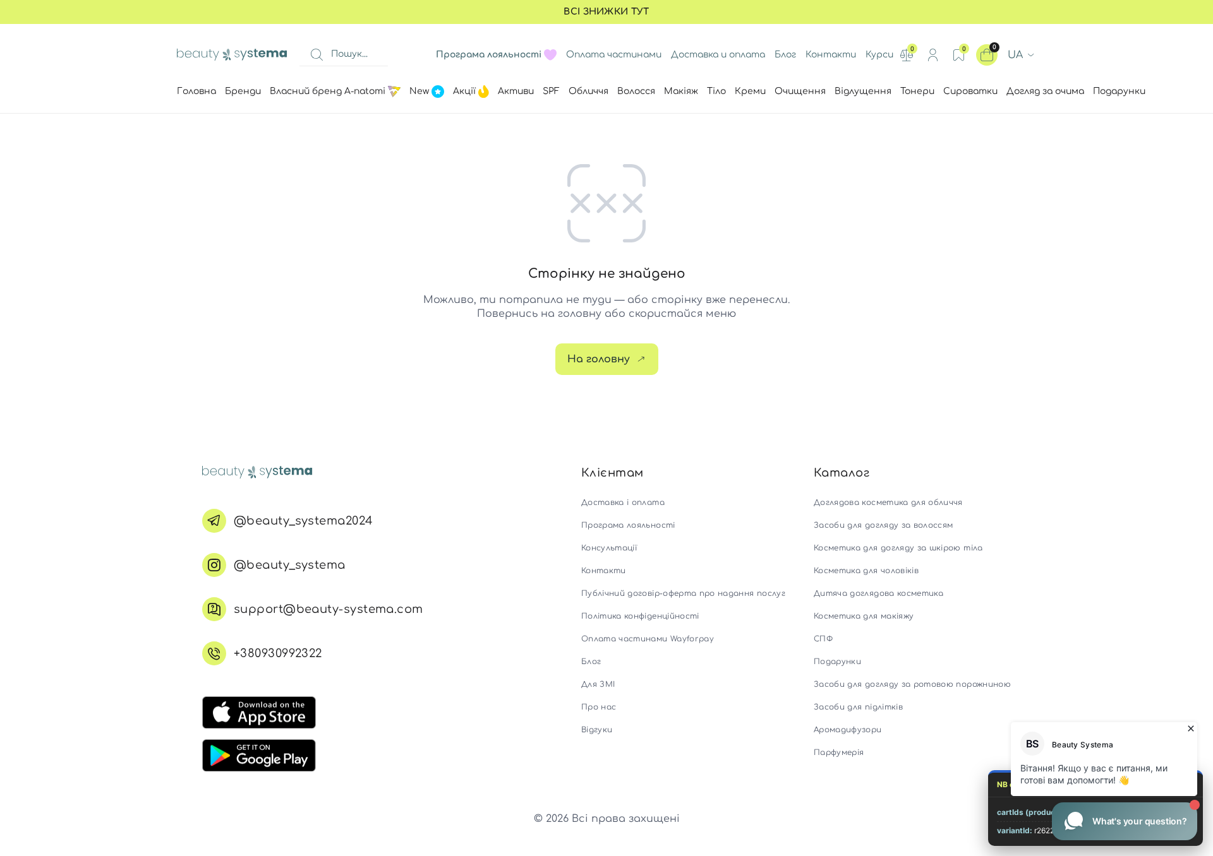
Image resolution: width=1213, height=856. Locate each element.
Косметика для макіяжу (864, 616)
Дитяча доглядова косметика (878, 593)
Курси (879, 54)
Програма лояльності (628, 525)
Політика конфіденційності (640, 616)
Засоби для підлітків (858, 707)
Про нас (598, 707)
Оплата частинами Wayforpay (647, 638)
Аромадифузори (848, 729)
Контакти (831, 54)
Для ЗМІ (598, 684)
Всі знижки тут (606, 11)
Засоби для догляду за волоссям (883, 525)
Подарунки (837, 661)
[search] (316, 54)
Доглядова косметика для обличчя (888, 502)
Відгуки (596, 729)
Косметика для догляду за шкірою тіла (898, 548)
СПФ (823, 638)
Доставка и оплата (718, 54)
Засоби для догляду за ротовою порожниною (912, 684)
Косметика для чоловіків (866, 570)
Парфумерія (839, 752)
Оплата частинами (613, 54)
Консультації (609, 548)
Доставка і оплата (623, 502)
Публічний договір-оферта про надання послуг (683, 593)
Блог (785, 54)
